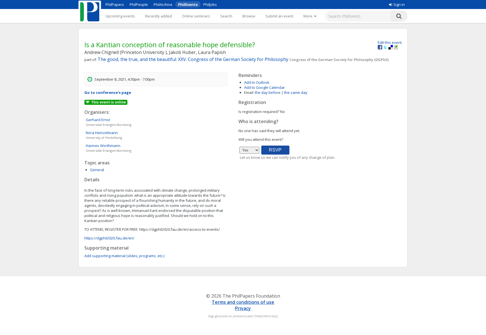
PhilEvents (188, 4)
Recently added (158, 16)
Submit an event (279, 16)
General (97, 169)
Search (226, 16)
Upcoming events (120, 16)
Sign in (399, 4)
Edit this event (390, 42)
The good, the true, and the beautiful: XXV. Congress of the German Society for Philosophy (193, 59)
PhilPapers (114, 4)
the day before (267, 92)
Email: (249, 92)
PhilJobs (210, 4)
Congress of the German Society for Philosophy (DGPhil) (339, 59)
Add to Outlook (256, 82)
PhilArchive (163, 4)
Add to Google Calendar (264, 87)
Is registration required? (258, 111)
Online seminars (196, 16)
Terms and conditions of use (243, 302)
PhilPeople (139, 4)
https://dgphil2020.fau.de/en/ (109, 238)
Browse (248, 16)
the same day (295, 92)
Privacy (243, 308)
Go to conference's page (107, 92)
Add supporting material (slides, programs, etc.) (124, 255)
